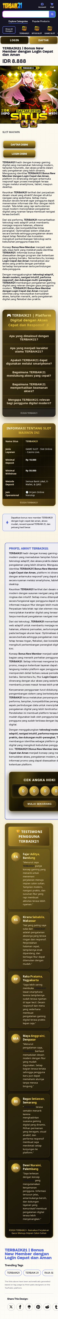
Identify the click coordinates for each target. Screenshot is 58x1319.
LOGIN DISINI (19, 153)
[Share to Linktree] (29, 1306)
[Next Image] (55, 95)
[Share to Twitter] (11, 1306)
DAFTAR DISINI (19, 144)
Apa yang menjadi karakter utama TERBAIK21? (29, 350)
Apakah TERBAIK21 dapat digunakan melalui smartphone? (29, 362)
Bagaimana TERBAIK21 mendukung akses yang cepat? (29, 374)
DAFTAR (43, 40)
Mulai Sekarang (40, 804)
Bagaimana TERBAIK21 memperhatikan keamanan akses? (29, 388)
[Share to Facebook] (20, 1306)
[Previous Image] (2, 95)
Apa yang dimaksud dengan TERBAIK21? (29, 337)
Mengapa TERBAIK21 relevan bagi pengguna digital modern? (29, 401)
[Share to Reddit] (47, 1306)
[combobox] (26, 14)
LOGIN (14, 40)
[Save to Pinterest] (38, 1306)
